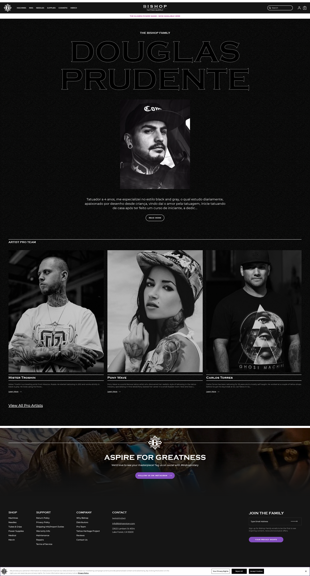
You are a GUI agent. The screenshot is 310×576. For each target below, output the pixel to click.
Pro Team (81, 527)
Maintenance (42, 535)
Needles (12, 522)
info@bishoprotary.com (123, 523)
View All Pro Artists (25, 405)
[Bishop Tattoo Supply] (155, 8)
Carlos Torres (219, 377)
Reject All (239, 571)
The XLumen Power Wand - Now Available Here (155, 16)
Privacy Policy (43, 522)
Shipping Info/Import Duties (50, 527)
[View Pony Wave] (155, 311)
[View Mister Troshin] (56, 311)
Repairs (40, 540)
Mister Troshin (21, 377)
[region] (155, 571)
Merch (11, 540)
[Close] (306, 571)
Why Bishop (82, 518)
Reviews (80, 535)
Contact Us (81, 540)
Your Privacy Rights (266, 539)
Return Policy (43, 518)
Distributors (82, 522)
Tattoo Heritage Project (88, 531)
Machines (13, 518)
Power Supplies (16, 531)
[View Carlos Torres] (254, 311)
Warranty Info (43, 531)
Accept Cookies (256, 571)
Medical (12, 535)
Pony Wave (117, 377)
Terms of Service (44, 544)
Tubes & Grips (15, 527)
